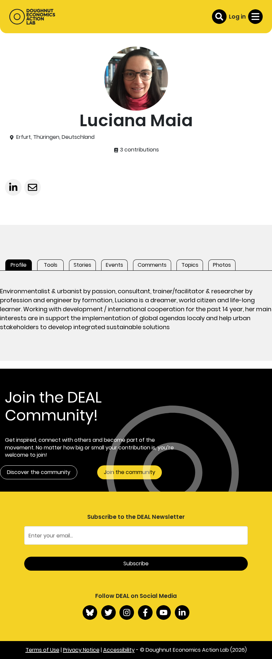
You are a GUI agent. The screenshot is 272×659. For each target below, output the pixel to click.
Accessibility (119, 650)
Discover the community (38, 472)
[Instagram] (126, 612)
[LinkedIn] (182, 612)
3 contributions (139, 149)
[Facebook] (145, 612)
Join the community (129, 472)
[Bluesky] (90, 612)
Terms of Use (42, 650)
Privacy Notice (81, 650)
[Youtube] (163, 612)
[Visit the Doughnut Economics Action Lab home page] (32, 17)
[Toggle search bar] (219, 16)
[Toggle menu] (255, 16)
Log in (237, 17)
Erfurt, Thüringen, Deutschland (55, 137)
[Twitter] (108, 612)
